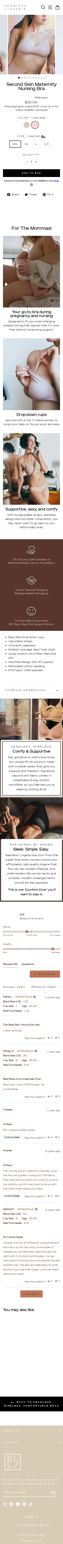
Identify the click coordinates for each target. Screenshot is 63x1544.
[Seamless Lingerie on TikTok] (31, 1504)
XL (26, 144)
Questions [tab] (28, 964)
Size (29, 136)
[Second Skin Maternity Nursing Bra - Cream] (5, 1371)
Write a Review (48, 975)
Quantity (31, 155)
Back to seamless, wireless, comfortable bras (31, 1404)
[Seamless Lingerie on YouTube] (18, 1504)
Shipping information (25, 690)
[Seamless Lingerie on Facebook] (11, 1504)
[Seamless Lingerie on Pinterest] (24, 1504)
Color (31, 118)
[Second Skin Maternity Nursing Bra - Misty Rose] (9, 1371)
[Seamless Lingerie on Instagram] (5, 1504)
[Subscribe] (53, 1492)
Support (11, 1442)
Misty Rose (34, 124)
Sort (22, 987)
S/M (46, 144)
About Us (11, 1431)
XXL (15, 144)
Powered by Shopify (31, 1541)
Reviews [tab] (10, 964)
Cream (26, 124)
